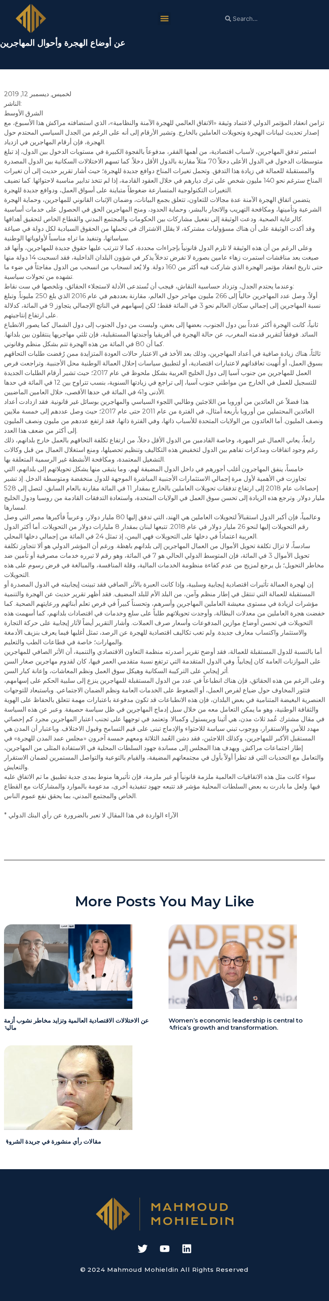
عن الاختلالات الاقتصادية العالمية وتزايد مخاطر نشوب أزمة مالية (76, 1024)
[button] (164, 18)
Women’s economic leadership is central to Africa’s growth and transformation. (236, 1024)
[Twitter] (142, 1248)
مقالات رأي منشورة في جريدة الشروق (52, 1141)
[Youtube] (164, 1248)
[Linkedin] (187, 1248)
